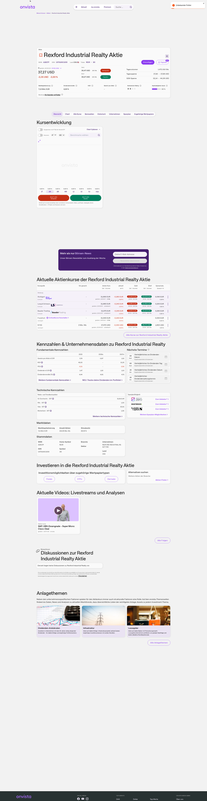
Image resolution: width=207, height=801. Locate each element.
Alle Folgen (162, 540)
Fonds (49, 479)
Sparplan (127, 114)
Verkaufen (105, 71)
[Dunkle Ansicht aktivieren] (30, 1)
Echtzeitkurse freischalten (58, 318)
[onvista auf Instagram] (87, 799)
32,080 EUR (146, 304)
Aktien (48, 13)
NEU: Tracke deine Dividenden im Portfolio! (101, 380)
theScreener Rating (133, 86)
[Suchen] (131, 7)
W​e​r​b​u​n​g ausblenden (122, 29)
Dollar (135, 799)
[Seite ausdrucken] (167, 56)
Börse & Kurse (41, 13)
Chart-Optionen (92, 129)
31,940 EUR (132, 296)
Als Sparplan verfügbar (52, 95)
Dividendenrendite (69, 86)
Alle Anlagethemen (159, 642)
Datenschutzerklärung (131, 268)
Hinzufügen (148, 62)
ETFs (79, 479)
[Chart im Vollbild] (39, 141)
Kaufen (105, 77)
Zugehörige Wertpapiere (144, 114)
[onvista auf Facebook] (78, 799)
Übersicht (57, 114)
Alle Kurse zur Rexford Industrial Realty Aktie (147, 335)
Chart (67, 114)
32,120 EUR (146, 311)
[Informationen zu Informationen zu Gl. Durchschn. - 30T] (53, 399)
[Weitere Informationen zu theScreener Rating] (131, 89)
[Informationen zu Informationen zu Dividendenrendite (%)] (54, 374)
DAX (118, 799)
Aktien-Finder (161, 480)
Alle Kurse (77, 114)
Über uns (179, 799)
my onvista (95, 7)
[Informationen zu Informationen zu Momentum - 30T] (51, 411)
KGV (89, 86)
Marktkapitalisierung (44, 86)
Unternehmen (114, 114)
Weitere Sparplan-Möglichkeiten (153, 414)
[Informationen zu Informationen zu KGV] (42, 362)
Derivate (111, 479)
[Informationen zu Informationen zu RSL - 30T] (46, 403)
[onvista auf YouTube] (82, 799)
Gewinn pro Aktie (109, 86)
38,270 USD (146, 325)
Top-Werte (154, 799)
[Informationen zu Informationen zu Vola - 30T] (46, 407)
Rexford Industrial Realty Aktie (61, 13)
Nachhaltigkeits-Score (158, 86)
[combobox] (84, 135)
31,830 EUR (132, 311)
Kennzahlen (89, 114)
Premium (107, 7)
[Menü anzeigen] (76, 7)
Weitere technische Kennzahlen (107, 416)
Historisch (101, 114)
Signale (164, 62)
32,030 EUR (146, 296)
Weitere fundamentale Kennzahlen (53, 380)
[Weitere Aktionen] (167, 297)
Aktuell (84, 7)
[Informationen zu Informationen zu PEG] (42, 366)
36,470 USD (132, 325)
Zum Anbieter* (161, 399)
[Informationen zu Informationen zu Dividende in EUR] (51, 370)
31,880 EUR (132, 304)
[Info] (52, 85)
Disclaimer (82, 576)
